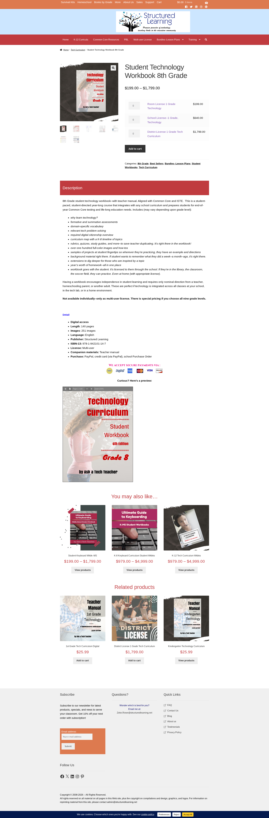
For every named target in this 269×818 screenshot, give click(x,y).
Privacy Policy (174, 732)
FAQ (169, 705)
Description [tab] (72, 188)
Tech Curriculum (78, 50)
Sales (139, 2)
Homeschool (84, 2)
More (118, 2)
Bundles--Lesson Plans (177, 163)
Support (149, 2)
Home (66, 39)
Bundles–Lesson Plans (168, 39)
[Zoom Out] (87, 389)
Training (193, 39)
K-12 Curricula (81, 39)
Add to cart (135, 148)
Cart (159, 2)
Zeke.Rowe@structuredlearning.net (134, 713)
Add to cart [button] (82, 660)
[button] (113, 68)
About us (171, 721)
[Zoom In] (91, 389)
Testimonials (173, 727)
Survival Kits (68, 2)
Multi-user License (143, 39)
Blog (169, 716)
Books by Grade (103, 2)
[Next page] (70, 389)
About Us (128, 2)
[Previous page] (65, 389)
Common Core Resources (106, 39)
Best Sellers (156, 163)
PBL (126, 39)
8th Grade (143, 163)
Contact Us (172, 710)
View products (83, 570)
